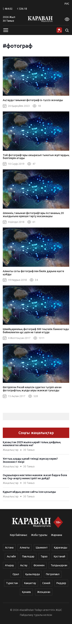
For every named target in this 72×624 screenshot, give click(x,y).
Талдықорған (59, 565)
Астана (9, 547)
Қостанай (59, 556)
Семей (46, 583)
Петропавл (52, 574)
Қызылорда (32, 574)
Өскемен (39, 565)
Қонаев (26, 591)
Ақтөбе (11, 556)
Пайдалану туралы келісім (36, 614)
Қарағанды (60, 547)
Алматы (25, 547)
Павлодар (28, 556)
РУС (67, 3)
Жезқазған (43, 591)
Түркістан (12, 583)
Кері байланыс (18, 534)
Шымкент (42, 547)
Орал (16, 574)
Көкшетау (30, 583)
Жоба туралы (39, 534)
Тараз (44, 556)
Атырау (9, 565)
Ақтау (23, 565)
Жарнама (56, 534)
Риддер (61, 583)
